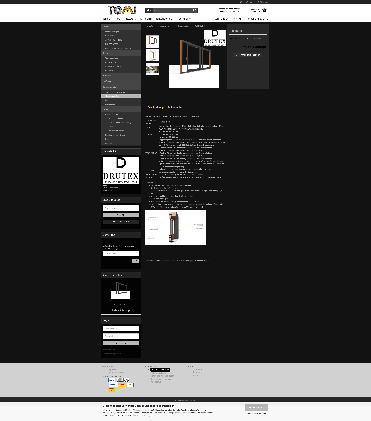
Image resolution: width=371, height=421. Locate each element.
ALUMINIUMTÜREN (113, 66)
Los (135, 261)
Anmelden (121, 343)
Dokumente (175, 107)
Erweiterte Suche (121, 222)
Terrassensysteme (165, 19)
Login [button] (250, 2)
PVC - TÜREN (110, 62)
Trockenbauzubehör (115, 131)
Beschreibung (156, 107)
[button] (241, 2)
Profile (110, 126)
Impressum (113, 369)
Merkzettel (263, 2)
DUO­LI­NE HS (120, 304)
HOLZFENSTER (111, 44)
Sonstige (108, 143)
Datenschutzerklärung (141, 415)
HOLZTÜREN (110, 70)
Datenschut (155, 382)
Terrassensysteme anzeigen (116, 92)
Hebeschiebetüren (112, 96)
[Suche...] (195, 10)
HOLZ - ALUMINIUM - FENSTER (118, 48)
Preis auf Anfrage (254, 47)
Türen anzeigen (111, 58)
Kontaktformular (115, 372)
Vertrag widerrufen (160, 370)
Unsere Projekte (258, 19)
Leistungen (222, 19)
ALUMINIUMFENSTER (114, 40)
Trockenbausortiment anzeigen (120, 122)
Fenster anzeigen (112, 32)
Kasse (195, 375)
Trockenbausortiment (114, 118)
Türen (118, 19)
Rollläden (131, 19)
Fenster (107, 19)
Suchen (121, 215)
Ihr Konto (197, 372)
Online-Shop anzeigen (114, 114)
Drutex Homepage (110, 188)
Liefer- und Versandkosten (162, 376)
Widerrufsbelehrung (159, 373)
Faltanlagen (110, 104)
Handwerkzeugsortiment (115, 135)
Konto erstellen (109, 349)
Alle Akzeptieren (256, 407)
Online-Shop (185, 19)
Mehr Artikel (108, 190)
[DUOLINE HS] (194, 62)
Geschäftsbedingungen (160, 379)
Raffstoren (146, 19)
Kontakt (238, 19)
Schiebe (108, 100)
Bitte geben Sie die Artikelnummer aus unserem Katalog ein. (118, 247)
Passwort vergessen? (112, 354)
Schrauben (109, 139)
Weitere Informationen (257, 413)
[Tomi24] (122, 10)
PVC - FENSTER (111, 36)
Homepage (190, 261)
